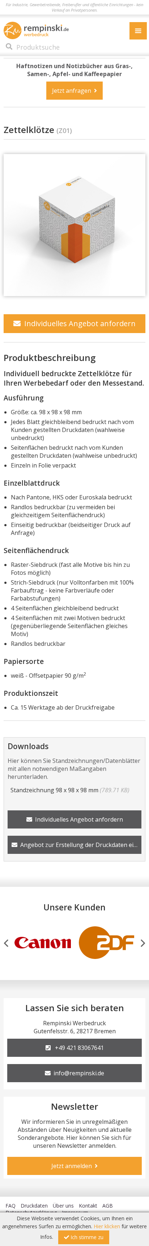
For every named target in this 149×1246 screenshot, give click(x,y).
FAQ (10, 1205)
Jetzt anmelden (73, 1166)
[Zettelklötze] (74, 225)
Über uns (63, 1205)
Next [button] (143, 943)
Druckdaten (34, 1205)
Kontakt (88, 1205)
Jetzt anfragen (73, 91)
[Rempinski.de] (36, 30)
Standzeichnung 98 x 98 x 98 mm (68, 790)
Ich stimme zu (86, 1237)
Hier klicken (107, 1226)
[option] (42, 941)
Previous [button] (6, 943)
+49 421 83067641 (77, 1048)
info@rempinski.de (77, 1073)
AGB (107, 1205)
